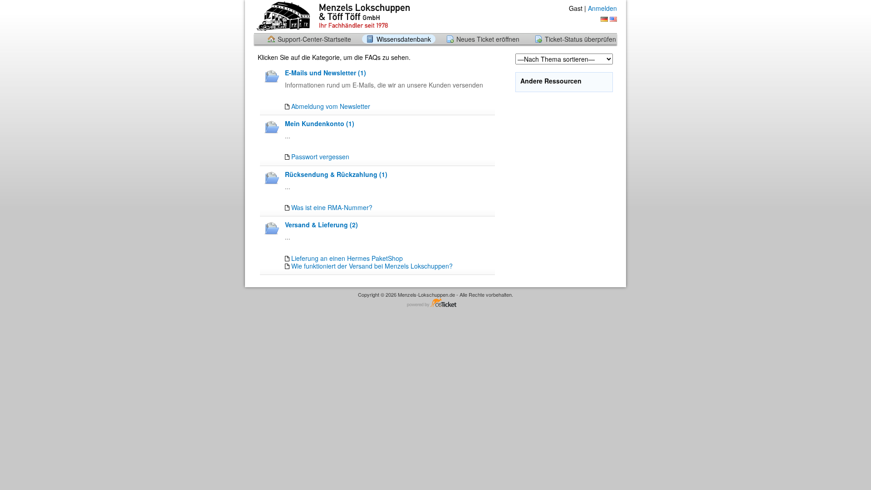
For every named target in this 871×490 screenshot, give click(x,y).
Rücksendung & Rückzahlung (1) (336, 174)
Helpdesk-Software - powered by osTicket (435, 303)
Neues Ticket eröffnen (487, 39)
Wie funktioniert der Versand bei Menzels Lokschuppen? (372, 265)
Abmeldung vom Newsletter (330, 106)
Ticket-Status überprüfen (580, 39)
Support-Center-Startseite (314, 39)
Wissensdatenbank (404, 39)
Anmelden (602, 8)
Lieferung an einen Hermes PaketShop (347, 258)
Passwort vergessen (320, 156)
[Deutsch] (604, 19)
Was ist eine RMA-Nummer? (331, 207)
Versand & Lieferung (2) (321, 224)
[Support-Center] (332, 16)
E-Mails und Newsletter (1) (325, 72)
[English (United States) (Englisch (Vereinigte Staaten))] (613, 19)
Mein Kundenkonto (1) (319, 123)
